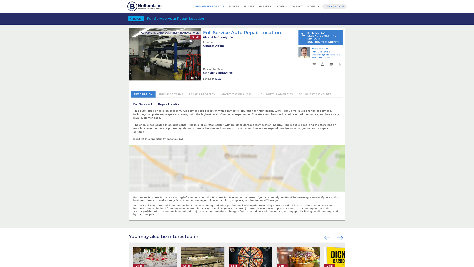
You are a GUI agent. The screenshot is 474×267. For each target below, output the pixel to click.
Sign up (339, 6)
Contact (296, 6)
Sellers (248, 6)
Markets (265, 6)
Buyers (234, 6)
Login (328, 6)
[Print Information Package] (331, 64)
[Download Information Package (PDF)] (323, 64)
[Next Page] (339, 237)
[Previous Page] (328, 237)
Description (143, 94)
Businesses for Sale (209, 6)
